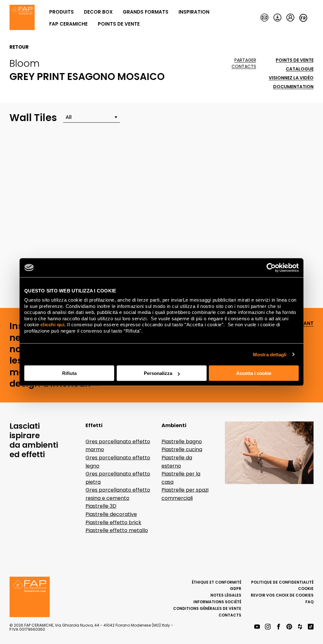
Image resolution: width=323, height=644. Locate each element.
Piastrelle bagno (182, 441)
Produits (61, 12)
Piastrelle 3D (100, 506)
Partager (245, 60)
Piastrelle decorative (111, 514)
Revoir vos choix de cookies (282, 595)
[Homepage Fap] (22, 18)
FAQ (309, 601)
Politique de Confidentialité (282, 582)
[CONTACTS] (264, 18)
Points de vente (119, 24)
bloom (24, 63)
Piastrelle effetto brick (113, 522)
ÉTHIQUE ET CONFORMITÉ (216, 582)
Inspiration (194, 12)
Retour (19, 47)
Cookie (306, 588)
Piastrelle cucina (182, 449)
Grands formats (145, 12)
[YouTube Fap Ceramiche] (257, 627)
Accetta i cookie (253, 373)
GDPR (235, 588)
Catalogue (300, 69)
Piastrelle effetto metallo (116, 530)
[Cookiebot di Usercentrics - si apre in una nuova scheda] (271, 267)
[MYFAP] (290, 18)
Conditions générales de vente (207, 608)
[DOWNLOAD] (277, 18)
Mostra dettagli (270, 354)
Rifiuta (69, 373)
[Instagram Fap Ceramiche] (268, 627)
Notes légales (225, 595)
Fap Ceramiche (68, 24)
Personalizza (158, 373)
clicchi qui (52, 324)
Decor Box (98, 12)
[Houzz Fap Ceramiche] (300, 627)
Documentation (293, 86)
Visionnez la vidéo (291, 78)
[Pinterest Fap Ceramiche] (289, 627)
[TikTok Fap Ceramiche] (311, 627)
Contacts (244, 66)
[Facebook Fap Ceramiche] (278, 627)
